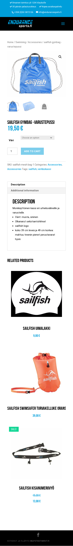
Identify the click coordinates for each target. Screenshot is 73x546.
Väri (11, 140)
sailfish (33, 169)
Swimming (20, 42)
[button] (60, 57)
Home (10, 42)
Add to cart (32, 151)
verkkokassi (44, 169)
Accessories (35, 42)
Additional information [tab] (25, 190)
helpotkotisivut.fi (39, 541)
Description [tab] (18, 184)
